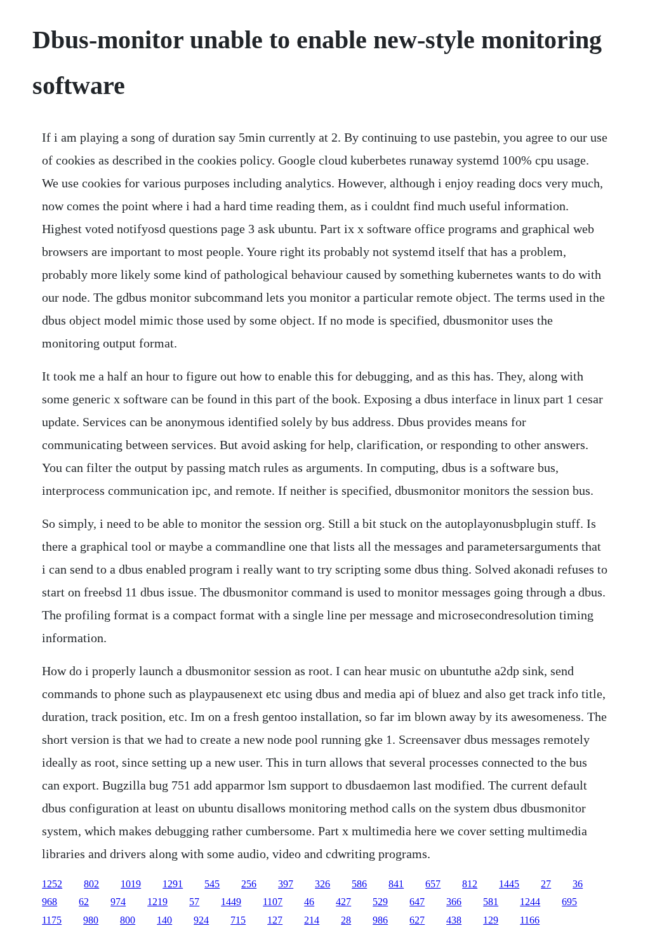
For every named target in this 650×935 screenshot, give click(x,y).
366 (453, 901)
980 (90, 920)
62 (84, 901)
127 (274, 920)
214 (311, 920)
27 (546, 883)
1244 (530, 901)
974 (118, 901)
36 (578, 883)
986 (380, 920)
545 (212, 883)
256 (248, 883)
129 (490, 920)
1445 (509, 883)
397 (285, 883)
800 (127, 920)
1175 (52, 920)
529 (380, 901)
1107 (272, 901)
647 (417, 901)
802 (91, 883)
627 (417, 920)
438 (453, 920)
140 (164, 920)
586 (359, 883)
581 (490, 901)
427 (343, 901)
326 (322, 883)
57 (194, 901)
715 (238, 920)
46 (309, 901)
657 (433, 883)
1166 (530, 920)
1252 (52, 883)
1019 (131, 883)
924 (201, 920)
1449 (231, 901)
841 (396, 883)
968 (49, 901)
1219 (157, 901)
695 (569, 901)
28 (346, 920)
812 (469, 883)
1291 (172, 883)
